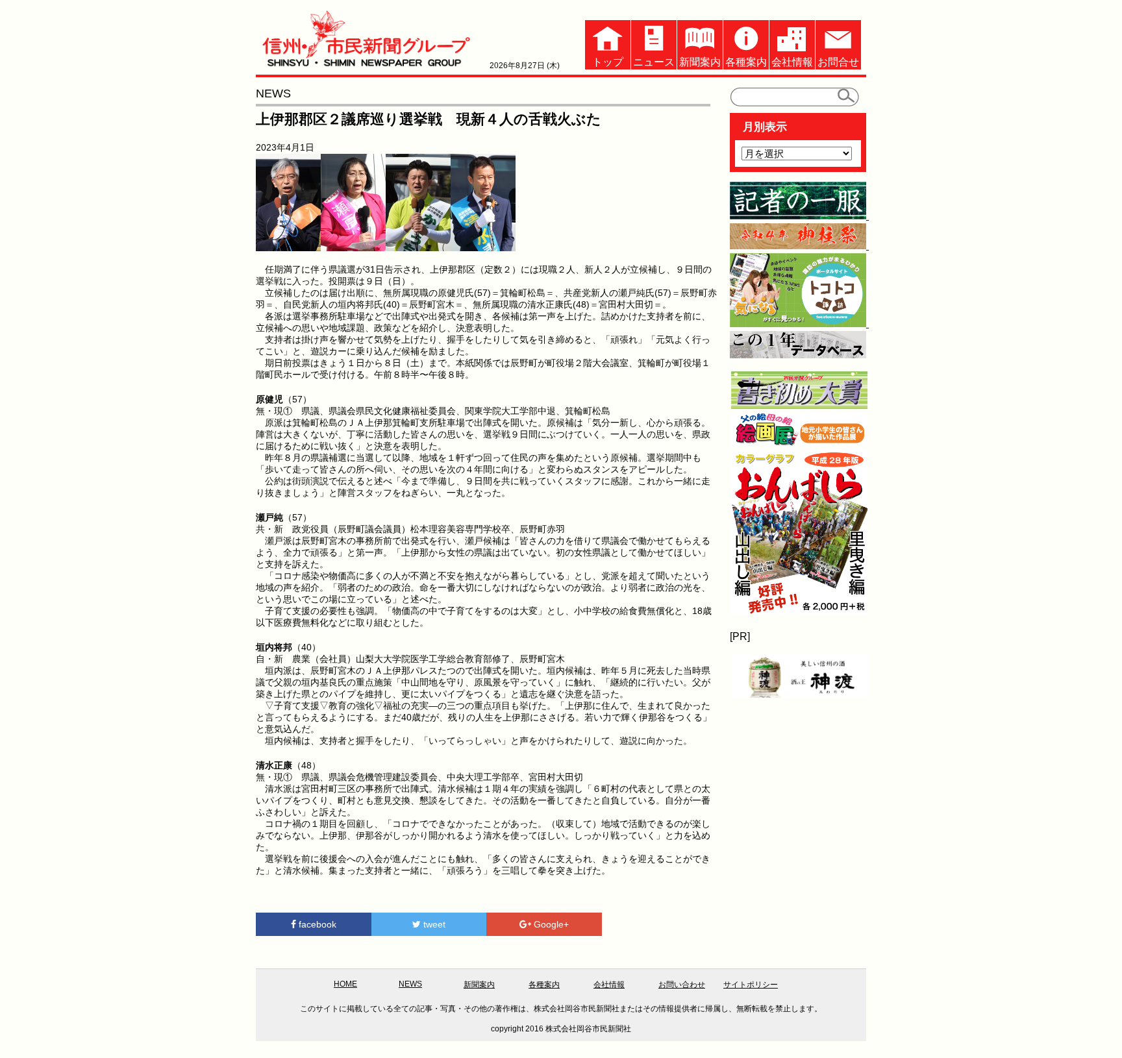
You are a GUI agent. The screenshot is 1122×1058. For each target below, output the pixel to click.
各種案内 (746, 62)
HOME (345, 984)
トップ (607, 62)
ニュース (654, 62)
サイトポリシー (750, 984)
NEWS (410, 984)
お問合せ (838, 62)
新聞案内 (700, 62)
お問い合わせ (681, 984)
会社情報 (792, 62)
